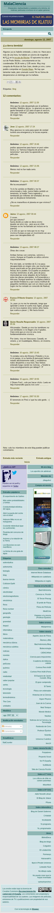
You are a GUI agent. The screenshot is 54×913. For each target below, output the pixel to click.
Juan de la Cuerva (43, 703)
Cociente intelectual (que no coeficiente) (13, 527)
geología (6, 617)
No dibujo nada (44, 871)
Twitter (15, 486)
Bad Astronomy (45, 590)
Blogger (35, 909)
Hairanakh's (46, 859)
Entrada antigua (43, 458)
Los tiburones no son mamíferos (11, 546)
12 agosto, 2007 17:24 (25, 127)
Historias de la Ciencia (42, 695)
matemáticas (8, 638)
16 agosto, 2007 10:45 (29, 353)
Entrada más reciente (13, 458)
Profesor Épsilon (44, 731)
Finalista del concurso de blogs (13, 533)
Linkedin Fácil (45, 867)
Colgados (47, 846)
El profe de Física (44, 603)
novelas (6, 655)
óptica (5, 659)
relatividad (7, 676)
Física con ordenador (42, 691)
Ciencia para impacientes (40, 657)
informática (7, 630)
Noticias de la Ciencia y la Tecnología (40, 721)
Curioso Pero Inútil (43, 667)
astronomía (7, 567)
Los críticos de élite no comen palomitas (42, 779)
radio (5, 672)
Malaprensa (46, 627)
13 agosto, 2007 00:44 (26, 214)
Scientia (47, 735)
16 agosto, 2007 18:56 (29, 379)
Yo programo (45, 824)
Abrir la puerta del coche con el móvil (13, 514)
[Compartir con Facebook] (16, 82)
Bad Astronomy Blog (42, 644)
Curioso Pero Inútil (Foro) (40, 672)
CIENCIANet (46, 653)
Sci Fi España (45, 761)
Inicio (27, 462)
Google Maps (27, 69)
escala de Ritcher (21, 58)
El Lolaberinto (45, 850)
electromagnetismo (11, 596)
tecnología (7, 689)
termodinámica (9, 697)
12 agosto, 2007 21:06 (29, 166)
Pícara (48, 802)
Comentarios (9, 731)
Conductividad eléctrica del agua (12, 508)
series (5, 685)
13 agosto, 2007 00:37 (29, 181)
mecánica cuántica (10, 647)
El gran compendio (43, 682)
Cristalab (47, 816)
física (5, 605)
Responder (15, 118)
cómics (6, 588)
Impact (5, 626)
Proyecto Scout (45, 757)
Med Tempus (45, 707)
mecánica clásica (10, 643)
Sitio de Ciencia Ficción (41, 769)
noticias (6, 651)
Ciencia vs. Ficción (43, 594)
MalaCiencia (15, 3)
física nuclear (8, 609)
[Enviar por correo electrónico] (8, 82)
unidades (7, 706)
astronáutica (8, 562)
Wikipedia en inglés (43, 581)
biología (6, 571)
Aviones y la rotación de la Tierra (12, 540)
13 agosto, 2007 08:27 (29, 247)
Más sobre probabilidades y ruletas (13, 501)
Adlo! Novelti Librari (43, 794)
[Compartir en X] (13, 82)
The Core (7, 702)
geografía (7, 613)
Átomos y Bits (45, 640)
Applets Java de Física (42, 636)
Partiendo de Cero (43, 726)
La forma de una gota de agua (13, 552)
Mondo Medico (45, 712)
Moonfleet (47, 785)
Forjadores (46, 752)
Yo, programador (44, 828)
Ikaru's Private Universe (41, 863)
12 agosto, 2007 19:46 (29, 144)
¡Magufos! (47, 480)
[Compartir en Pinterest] (19, 82)
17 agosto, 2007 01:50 (29, 396)
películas (6, 664)
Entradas (8, 726)
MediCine (47, 611)
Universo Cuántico (43, 739)
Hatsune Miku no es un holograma (12, 520)
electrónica (7, 600)
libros (5, 634)
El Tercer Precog (44, 599)
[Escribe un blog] (11, 82)
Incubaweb (46, 820)
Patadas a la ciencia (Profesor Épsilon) (42, 616)
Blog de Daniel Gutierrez (41, 811)
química (6, 668)
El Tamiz (47, 686)
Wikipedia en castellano (41, 577)
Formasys (47, 854)
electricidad (7, 592)
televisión (7, 693)
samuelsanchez (44, 882)
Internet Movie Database (41, 573)
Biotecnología (45, 648)
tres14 (48, 743)
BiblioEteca (46, 837)
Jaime (13, 214)
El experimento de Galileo (13, 496)
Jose (12, 127)
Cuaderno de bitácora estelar (42, 662)
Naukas (48, 716)
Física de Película (44, 607)
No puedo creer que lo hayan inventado (42, 876)
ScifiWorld (47, 765)
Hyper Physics (45, 699)
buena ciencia (9, 579)
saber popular (8, 680)
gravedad (7, 622)
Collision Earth (9, 584)
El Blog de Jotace (44, 798)
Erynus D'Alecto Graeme (21, 298)
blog (14, 89)
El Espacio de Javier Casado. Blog (42, 677)
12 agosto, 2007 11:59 (29, 102)
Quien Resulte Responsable (23, 322)
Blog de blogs (45, 842)
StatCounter (7, 742)
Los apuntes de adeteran (41, 471)
